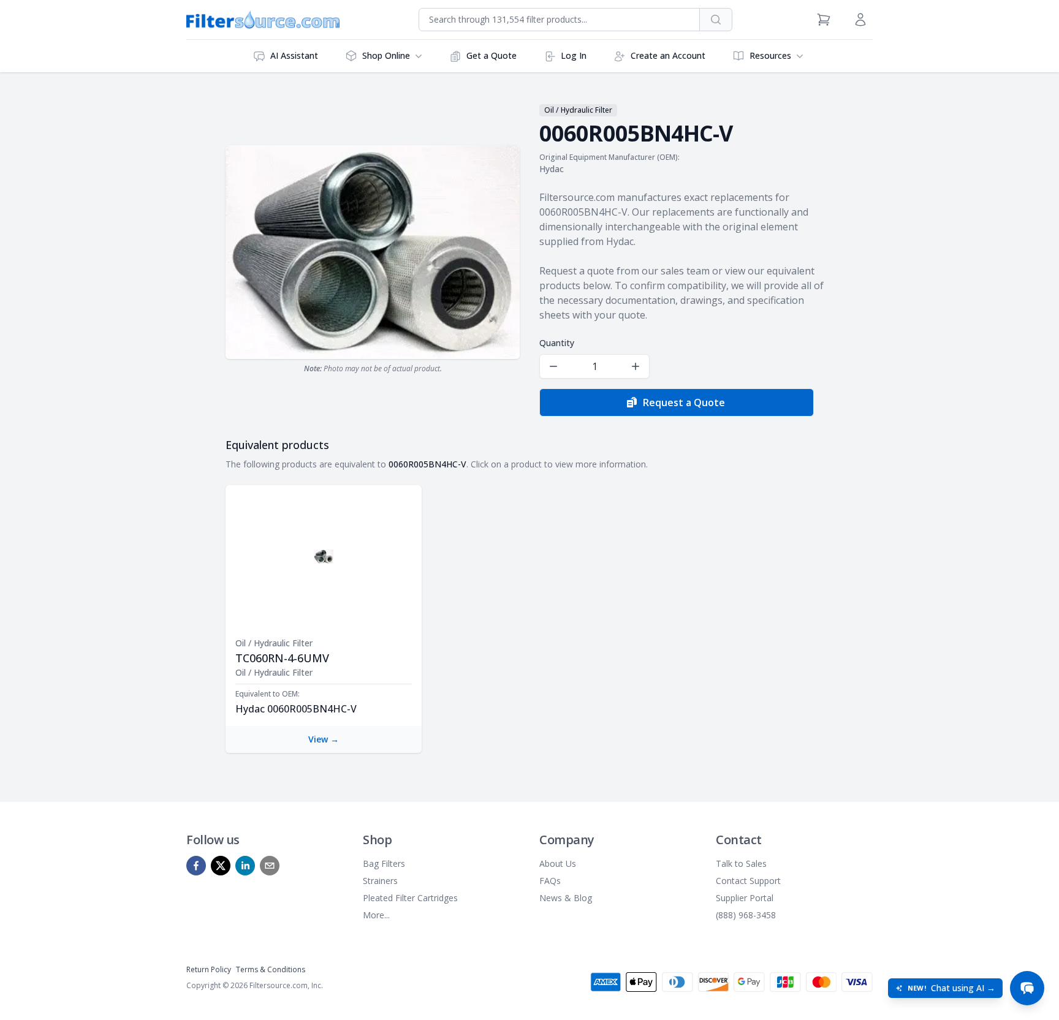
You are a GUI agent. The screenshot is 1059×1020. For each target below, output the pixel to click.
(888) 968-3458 (746, 915)
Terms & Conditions (270, 969)
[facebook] (196, 865)
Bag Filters (384, 863)
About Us (557, 863)
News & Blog (565, 898)
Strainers (380, 880)
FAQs (550, 880)
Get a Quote (491, 55)
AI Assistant (294, 55)
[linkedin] (245, 865)
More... (376, 915)
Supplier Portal (744, 898)
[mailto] (269, 865)
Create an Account (668, 55)
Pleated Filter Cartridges (410, 898)
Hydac (551, 169)
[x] (220, 865)
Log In (573, 55)
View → (323, 739)
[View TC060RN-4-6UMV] (323, 556)
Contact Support (748, 880)
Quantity (556, 343)
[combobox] (559, 19)
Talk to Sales (741, 863)
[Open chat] (1027, 988)
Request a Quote (684, 402)
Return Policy (208, 969)
